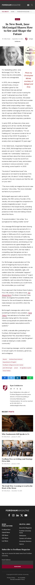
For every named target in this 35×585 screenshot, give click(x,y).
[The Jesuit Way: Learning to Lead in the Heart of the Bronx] (17, 475)
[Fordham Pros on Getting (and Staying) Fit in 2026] (17, 448)
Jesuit (16, 368)
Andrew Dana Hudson (15, 359)
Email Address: (6, 560)
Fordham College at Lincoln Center (13, 365)
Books (17, 19)
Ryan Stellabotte (16, 385)
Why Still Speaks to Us (15, 434)
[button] (28, 5)
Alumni (5, 359)
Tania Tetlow (6, 370)
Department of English (9, 362)
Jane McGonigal (7, 368)
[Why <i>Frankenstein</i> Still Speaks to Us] (17, 423)
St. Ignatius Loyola (25, 368)
